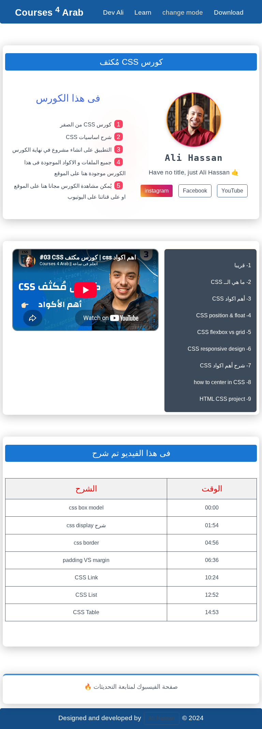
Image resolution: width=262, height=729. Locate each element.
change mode (182, 12)
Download (229, 12)
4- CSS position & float (223, 315)
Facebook (195, 191)
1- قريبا (242, 265)
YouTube (232, 191)
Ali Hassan (161, 718)
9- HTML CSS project (225, 399)
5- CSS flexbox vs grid (224, 332)
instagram (157, 191)
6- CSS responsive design (219, 349)
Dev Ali (113, 12)
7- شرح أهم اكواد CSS (225, 365)
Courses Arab (49, 12)
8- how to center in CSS (222, 382)
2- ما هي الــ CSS (231, 282)
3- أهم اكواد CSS (231, 299)
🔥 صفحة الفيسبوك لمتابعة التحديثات (131, 686)
